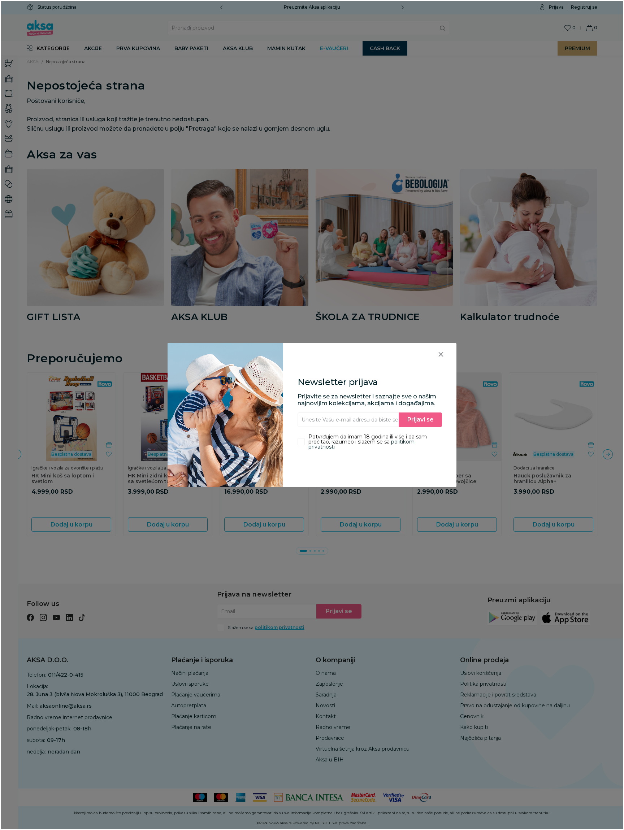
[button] (441, 354)
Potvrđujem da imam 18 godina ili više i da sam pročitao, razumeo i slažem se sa (367, 441)
